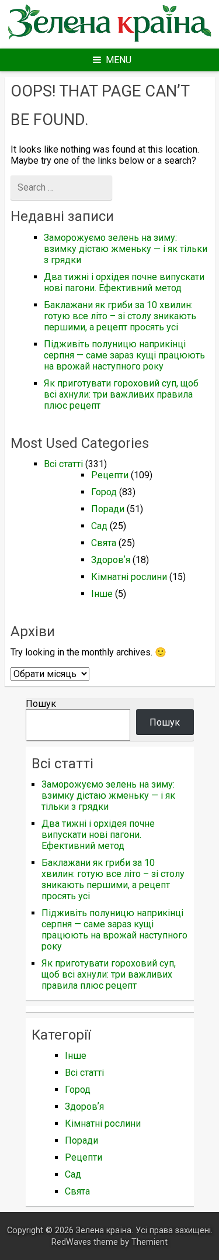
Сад (99, 525)
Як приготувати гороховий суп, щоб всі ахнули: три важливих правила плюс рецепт (121, 394)
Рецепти (109, 475)
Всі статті (63, 464)
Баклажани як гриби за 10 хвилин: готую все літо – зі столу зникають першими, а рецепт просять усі (120, 316)
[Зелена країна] (110, 40)
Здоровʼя (110, 559)
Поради (107, 509)
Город (104, 492)
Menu (118, 59)
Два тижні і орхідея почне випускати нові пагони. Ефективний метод (124, 282)
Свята (103, 542)
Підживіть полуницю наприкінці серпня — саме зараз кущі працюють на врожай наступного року (124, 355)
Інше (102, 593)
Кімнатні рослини (129, 576)
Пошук (41, 703)
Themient (149, 1242)
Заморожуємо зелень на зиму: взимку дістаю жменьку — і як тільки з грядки (125, 248)
